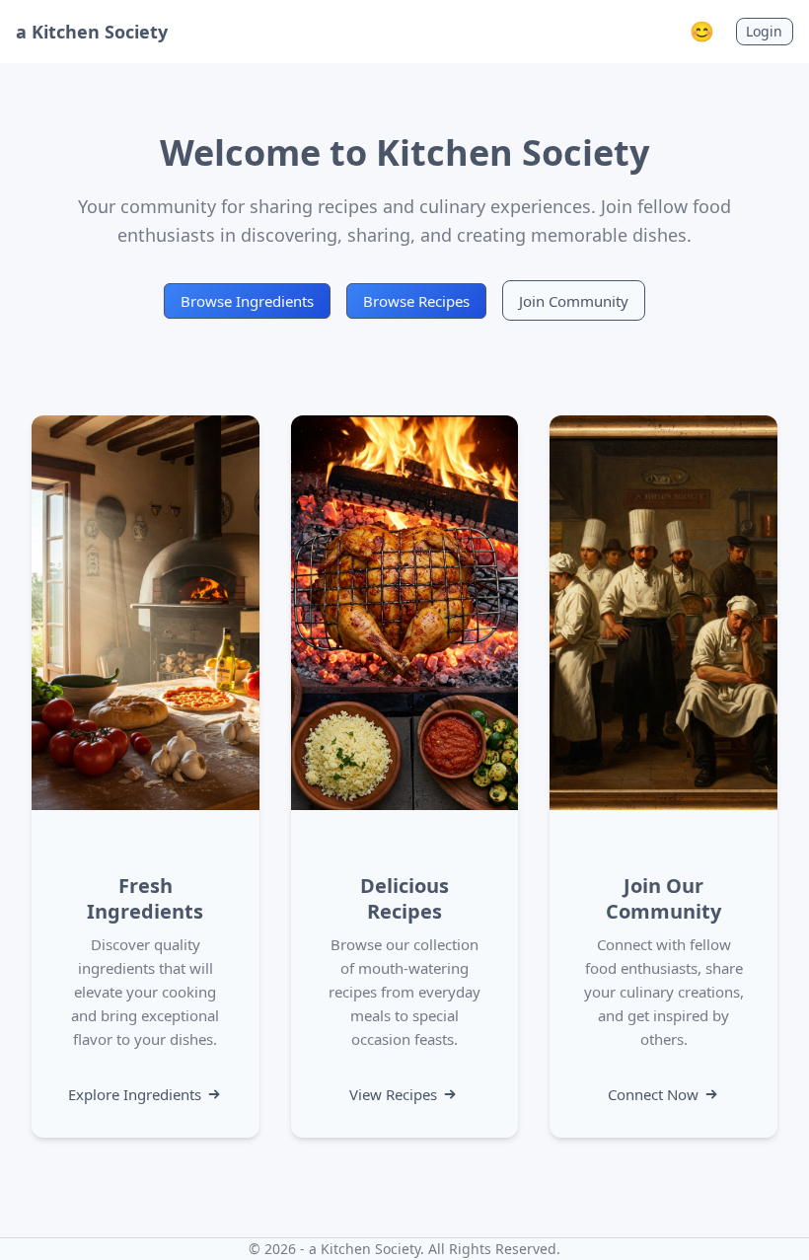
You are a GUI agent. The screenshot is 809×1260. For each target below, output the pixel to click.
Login (764, 31)
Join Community (573, 301)
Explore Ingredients (134, 1094)
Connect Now (653, 1094)
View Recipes (393, 1094)
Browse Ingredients (247, 301)
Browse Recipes (416, 301)
